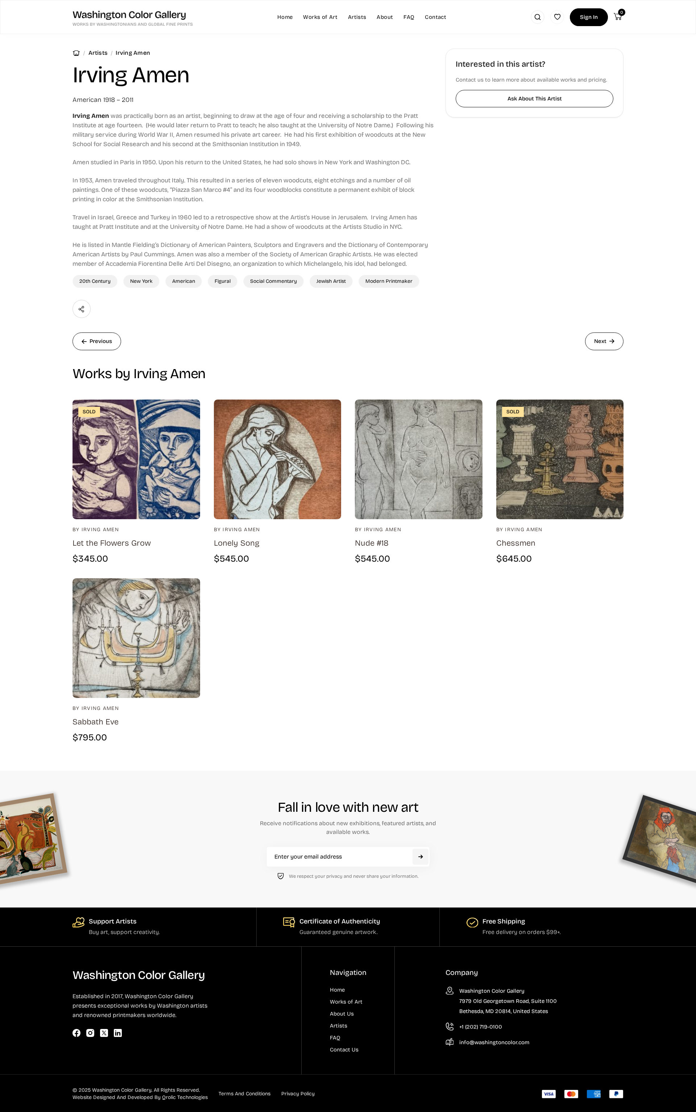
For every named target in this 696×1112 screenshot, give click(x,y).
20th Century (95, 281)
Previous (101, 341)
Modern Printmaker (389, 281)
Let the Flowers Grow (111, 543)
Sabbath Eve (95, 722)
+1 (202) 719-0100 (480, 1027)
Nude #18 (372, 543)
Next (600, 341)
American (183, 281)
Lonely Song (237, 543)
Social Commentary (273, 281)
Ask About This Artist (535, 98)
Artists (98, 52)
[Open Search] (537, 17)
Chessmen (515, 543)
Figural (223, 281)
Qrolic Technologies (185, 1097)
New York (141, 281)
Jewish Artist (331, 281)
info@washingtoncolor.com (494, 1042)
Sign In (589, 17)
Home (76, 53)
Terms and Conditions (244, 1094)
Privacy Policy (298, 1094)
